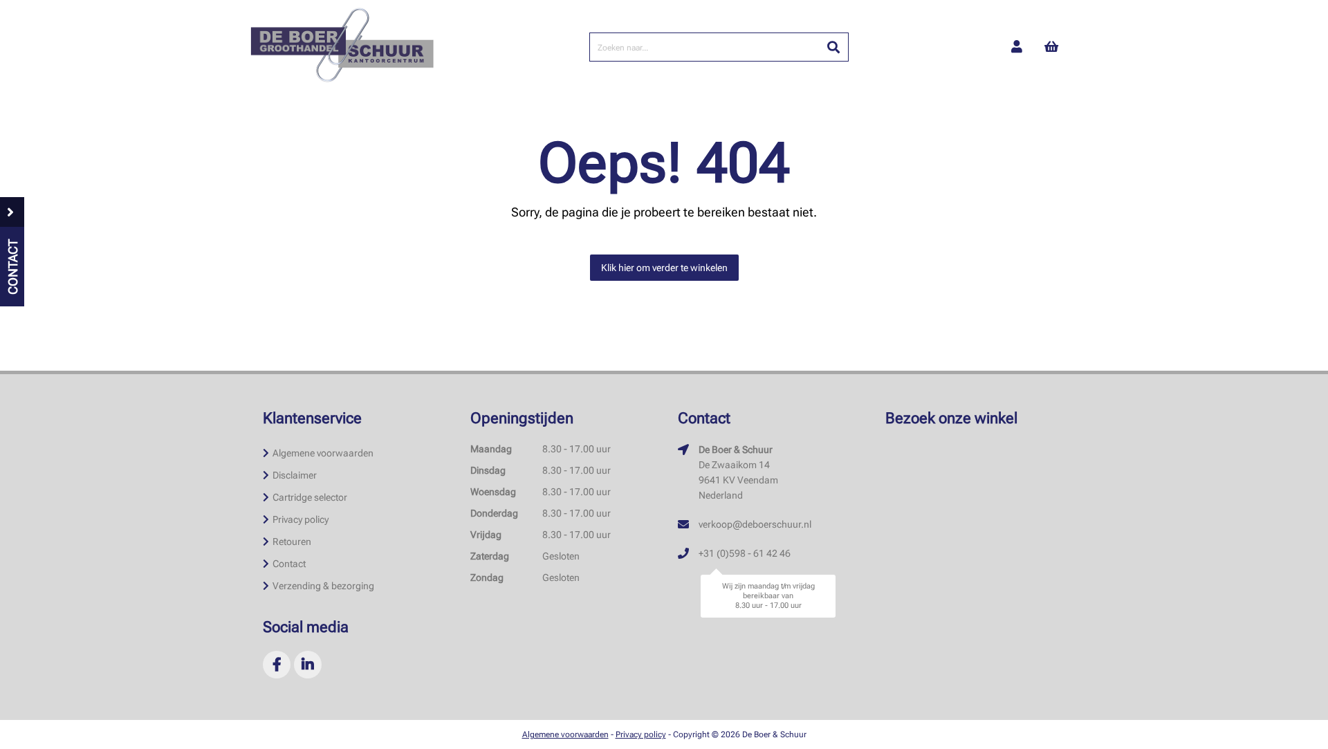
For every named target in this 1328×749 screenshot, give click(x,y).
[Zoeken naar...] (833, 47)
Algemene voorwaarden (323, 453)
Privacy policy (301, 519)
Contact (289, 563)
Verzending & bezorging (323, 585)
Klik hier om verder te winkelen (664, 267)
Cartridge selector (310, 497)
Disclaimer (295, 475)
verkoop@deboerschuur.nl (755, 524)
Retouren (292, 541)
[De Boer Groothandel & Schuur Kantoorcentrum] (342, 47)
